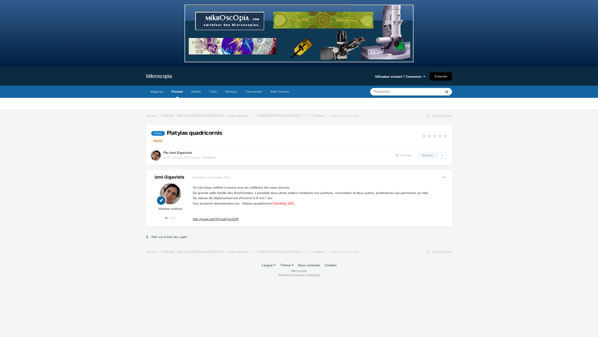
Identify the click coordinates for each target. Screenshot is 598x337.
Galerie (196, 91)
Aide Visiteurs (279, 91)
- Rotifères (208, 157)
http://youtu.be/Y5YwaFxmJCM (215, 219)
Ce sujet (430, 91)
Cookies (331, 265)
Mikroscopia (159, 76)
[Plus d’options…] (443, 177)
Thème (286, 265)
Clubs (213, 91)
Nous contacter (309, 265)
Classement (254, 91)
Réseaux (231, 91)
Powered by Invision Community (299, 275)
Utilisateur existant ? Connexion (399, 76)
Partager (405, 155)
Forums (177, 91)
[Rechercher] (447, 91)
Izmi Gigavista (181, 152)
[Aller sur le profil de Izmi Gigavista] (156, 155)
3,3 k (172, 218)
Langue (268, 265)
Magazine (156, 91)
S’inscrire (440, 76)
